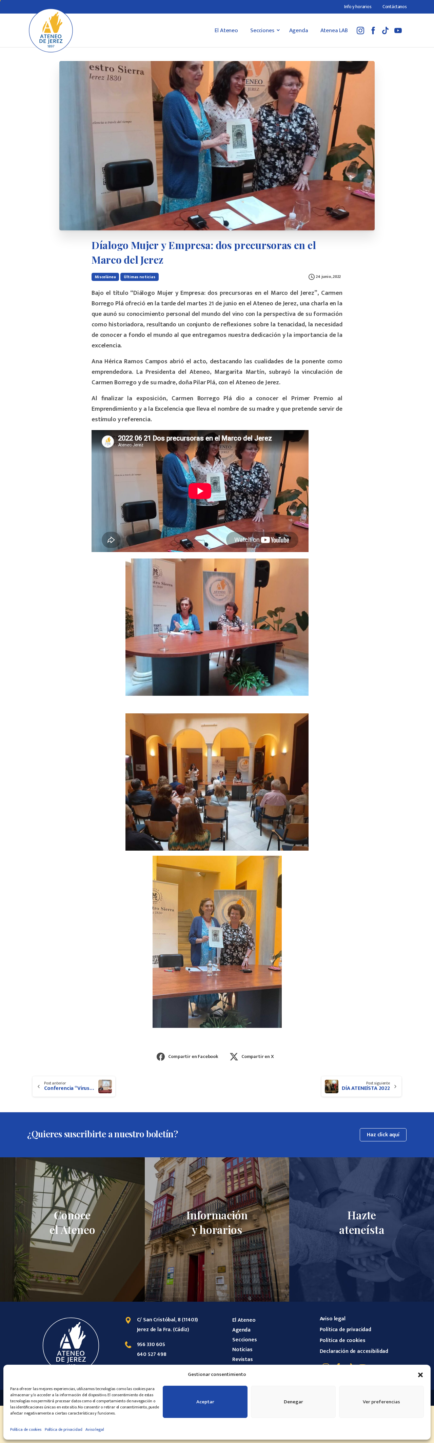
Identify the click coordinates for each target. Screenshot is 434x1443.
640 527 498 (151, 1354)
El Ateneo (244, 1320)
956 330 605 (151, 1344)
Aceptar (205, 1402)
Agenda (241, 1330)
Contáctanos (394, 7)
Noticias (242, 1349)
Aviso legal (94, 1429)
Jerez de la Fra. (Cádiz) (163, 1329)
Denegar (293, 1402)
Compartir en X (257, 1056)
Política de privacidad (63, 1429)
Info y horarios (358, 7)
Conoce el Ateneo (72, 1222)
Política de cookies (25, 1429)
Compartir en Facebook (193, 1056)
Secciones (244, 1339)
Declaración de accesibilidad (354, 1351)
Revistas (242, 1359)
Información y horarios (217, 1222)
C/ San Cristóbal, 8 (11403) (167, 1319)
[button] (420, 1374)
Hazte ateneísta (361, 1222)
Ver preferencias (381, 1402)
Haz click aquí (383, 1134)
